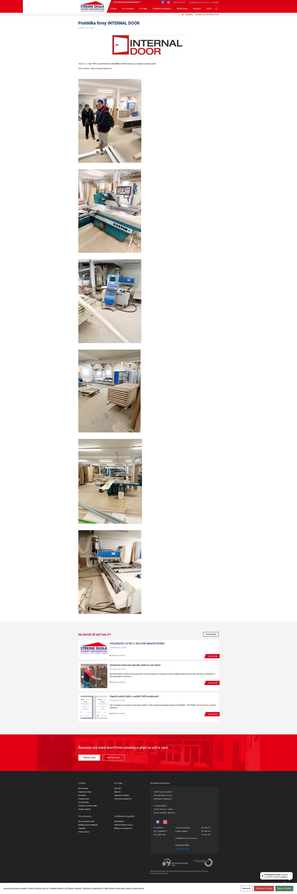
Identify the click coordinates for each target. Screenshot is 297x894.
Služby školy (182, 9)
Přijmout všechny (284, 888)
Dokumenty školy (84, 792)
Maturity (117, 792)
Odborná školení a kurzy (123, 825)
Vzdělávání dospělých (162, 9)
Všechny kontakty (182, 845)
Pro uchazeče (128, 9)
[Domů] (182, 14)
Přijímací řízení (89, 757)
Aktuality (197, 9)
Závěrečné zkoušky (121, 795)
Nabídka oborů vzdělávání (88, 825)
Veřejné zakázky (84, 809)
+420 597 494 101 (179, 2)
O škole (113, 9)
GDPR (209, 9)
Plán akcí (117, 788)
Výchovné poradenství (122, 799)
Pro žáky (143, 9)
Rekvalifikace (119, 821)
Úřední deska (83, 788)
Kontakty (215, 2)
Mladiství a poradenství (123, 828)
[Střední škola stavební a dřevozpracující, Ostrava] (92, 6)
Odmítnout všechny (264, 888)
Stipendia (81, 828)
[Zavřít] (290, 874)
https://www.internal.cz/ (100, 68)
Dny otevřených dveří (86, 821)
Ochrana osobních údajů (87, 806)
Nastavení (246, 888)
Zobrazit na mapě (182, 848)
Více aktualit (211, 634)
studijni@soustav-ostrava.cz (199, 2)
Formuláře (82, 795)
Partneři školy (83, 802)
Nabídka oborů (113, 757)
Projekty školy (83, 799)
